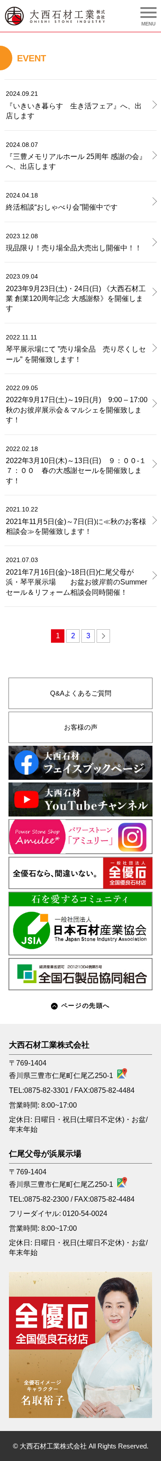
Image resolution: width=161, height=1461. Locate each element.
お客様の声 (80, 727)
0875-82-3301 (46, 1090)
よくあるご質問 (80, 693)
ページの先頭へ (85, 1005)
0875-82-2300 (46, 1199)
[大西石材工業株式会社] (54, 16)
